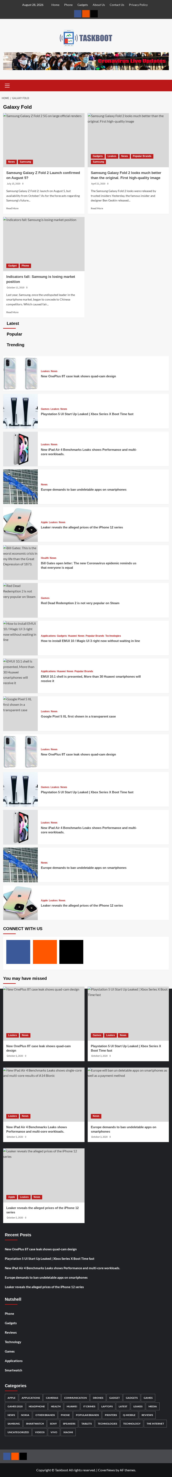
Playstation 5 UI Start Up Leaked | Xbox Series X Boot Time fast (87, 414)
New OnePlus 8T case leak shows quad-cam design (78, 376)
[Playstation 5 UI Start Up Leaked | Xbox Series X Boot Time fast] (20, 427)
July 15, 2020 (13, 184)
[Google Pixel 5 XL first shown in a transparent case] (20, 710)
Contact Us (117, 5)
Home (55, 5)
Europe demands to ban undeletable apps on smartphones (83, 489)
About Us (99, 5)
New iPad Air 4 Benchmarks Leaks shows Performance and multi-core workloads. (62, 1268)
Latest (123, 1406)
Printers (111, 1415)
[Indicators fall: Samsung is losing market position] (44, 244)
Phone (68, 5)
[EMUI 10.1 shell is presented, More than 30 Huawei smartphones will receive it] (20, 683)
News (11, 161)
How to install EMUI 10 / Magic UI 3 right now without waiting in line (90, 641)
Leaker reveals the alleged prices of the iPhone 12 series (82, 527)
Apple (44, 522)
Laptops (107, 1406)
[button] (7, 85)
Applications (48, 635)
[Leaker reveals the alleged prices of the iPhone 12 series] (20, 540)
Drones (98, 1397)
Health (45, 558)
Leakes (112, 156)
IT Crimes (89, 1406)
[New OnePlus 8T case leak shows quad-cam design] (20, 389)
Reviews (11, 1332)
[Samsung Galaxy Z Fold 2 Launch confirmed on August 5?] (44, 140)
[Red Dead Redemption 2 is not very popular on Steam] (20, 597)
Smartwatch (13, 1370)
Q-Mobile (129, 1415)
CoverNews (106, 1470)
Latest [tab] (12, 323)
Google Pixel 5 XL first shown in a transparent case (78, 716)
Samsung (25, 161)
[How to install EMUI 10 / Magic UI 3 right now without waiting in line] (20, 640)
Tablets (86, 1423)
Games (45, 409)
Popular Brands (142, 156)
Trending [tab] (14, 344)
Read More (12, 208)
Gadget (12, 265)
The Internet (155, 1423)
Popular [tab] (13, 334)
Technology (13, 1342)
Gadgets (82, 5)
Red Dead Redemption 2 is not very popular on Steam (80, 603)
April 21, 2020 (98, 184)
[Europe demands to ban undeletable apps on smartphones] (20, 503)
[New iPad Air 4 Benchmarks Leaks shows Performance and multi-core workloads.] (20, 465)
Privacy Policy (138, 5)
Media (153, 1406)
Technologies (113, 635)
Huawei (72, 635)
